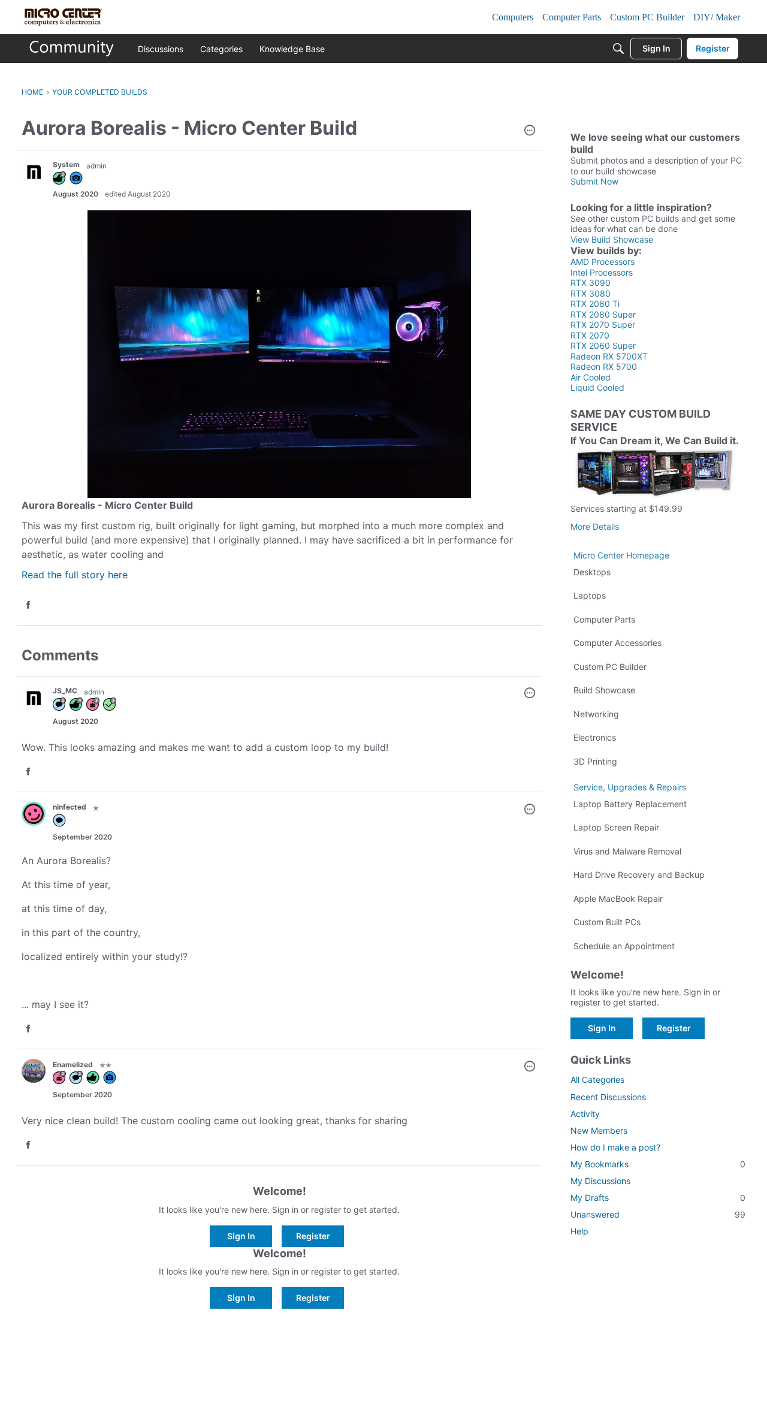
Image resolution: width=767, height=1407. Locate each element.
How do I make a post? (615, 1147)
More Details (594, 526)
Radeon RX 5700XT (609, 356)
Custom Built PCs (607, 922)
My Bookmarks (657, 1164)
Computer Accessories (617, 643)
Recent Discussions (608, 1097)
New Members (598, 1130)
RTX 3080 (590, 293)
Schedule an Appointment (624, 946)
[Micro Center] (72, 48)
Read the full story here (75, 575)
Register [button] (313, 1236)
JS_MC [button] (65, 690)
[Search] (618, 48)
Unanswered (657, 1214)
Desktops (592, 572)
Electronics (594, 737)
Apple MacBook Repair (618, 898)
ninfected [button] (69, 806)
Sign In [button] (241, 1236)
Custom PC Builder (610, 667)
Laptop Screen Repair (616, 827)
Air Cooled (590, 377)
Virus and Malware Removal (627, 851)
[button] (530, 131)
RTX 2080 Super (603, 314)
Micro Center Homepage (621, 555)
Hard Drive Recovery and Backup (639, 874)
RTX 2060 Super (603, 345)
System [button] (66, 164)
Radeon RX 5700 (603, 366)
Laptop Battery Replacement (630, 804)
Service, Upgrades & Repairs (629, 787)
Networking (596, 714)
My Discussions (600, 1181)
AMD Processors (602, 261)
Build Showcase (604, 690)
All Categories (597, 1079)
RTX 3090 (590, 282)
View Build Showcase (611, 239)
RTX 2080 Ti (595, 303)
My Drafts (657, 1197)
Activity (585, 1114)
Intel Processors (601, 272)
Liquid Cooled (597, 387)
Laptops (589, 595)
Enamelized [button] (73, 1064)
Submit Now (594, 181)
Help (579, 1231)
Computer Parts (604, 619)
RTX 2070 (589, 335)
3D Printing (595, 761)
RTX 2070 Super (602, 324)
